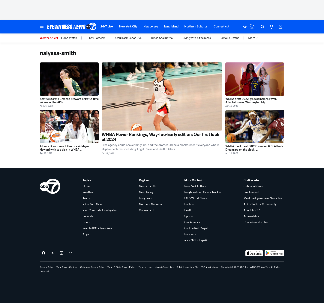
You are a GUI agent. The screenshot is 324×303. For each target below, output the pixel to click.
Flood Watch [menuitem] (69, 38)
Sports (188, 216)
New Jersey (150, 26)
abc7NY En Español (196, 240)
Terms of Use (145, 267)
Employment (251, 192)
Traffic (87, 198)
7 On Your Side (92, 204)
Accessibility (251, 216)
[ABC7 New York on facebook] (43, 253)
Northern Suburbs (196, 26)
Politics (188, 204)
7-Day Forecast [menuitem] (95, 38)
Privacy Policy (46, 267)
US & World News (195, 198)
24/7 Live (106, 26)
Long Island (171, 26)
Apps (86, 234)
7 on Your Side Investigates (99, 210)
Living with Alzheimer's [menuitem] (197, 38)
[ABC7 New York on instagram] (61, 253)
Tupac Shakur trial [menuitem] (162, 38)
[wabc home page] (50, 186)
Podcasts (190, 234)
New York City (128, 26)
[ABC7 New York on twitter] (52, 253)
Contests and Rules (255, 222)
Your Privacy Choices (66, 267)
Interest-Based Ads (164, 267)
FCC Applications (209, 267)
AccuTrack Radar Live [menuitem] (128, 38)
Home (86, 186)
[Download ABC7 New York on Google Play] (274, 253)
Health (188, 210)
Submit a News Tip (255, 186)
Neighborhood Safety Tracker (202, 192)
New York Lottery (195, 186)
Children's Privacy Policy (92, 267)
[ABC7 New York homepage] (72, 27)
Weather (88, 192)
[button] (42, 26)
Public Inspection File (187, 267)
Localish (88, 216)
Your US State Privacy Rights (121, 267)
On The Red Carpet (196, 228)
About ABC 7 (252, 210)
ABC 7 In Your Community (260, 204)
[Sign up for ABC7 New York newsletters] (70, 253)
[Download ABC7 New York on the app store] (254, 253)
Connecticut (221, 26)
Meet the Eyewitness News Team (264, 198)
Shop (86, 222)
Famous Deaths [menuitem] (229, 38)
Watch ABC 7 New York (97, 228)
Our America (192, 222)
